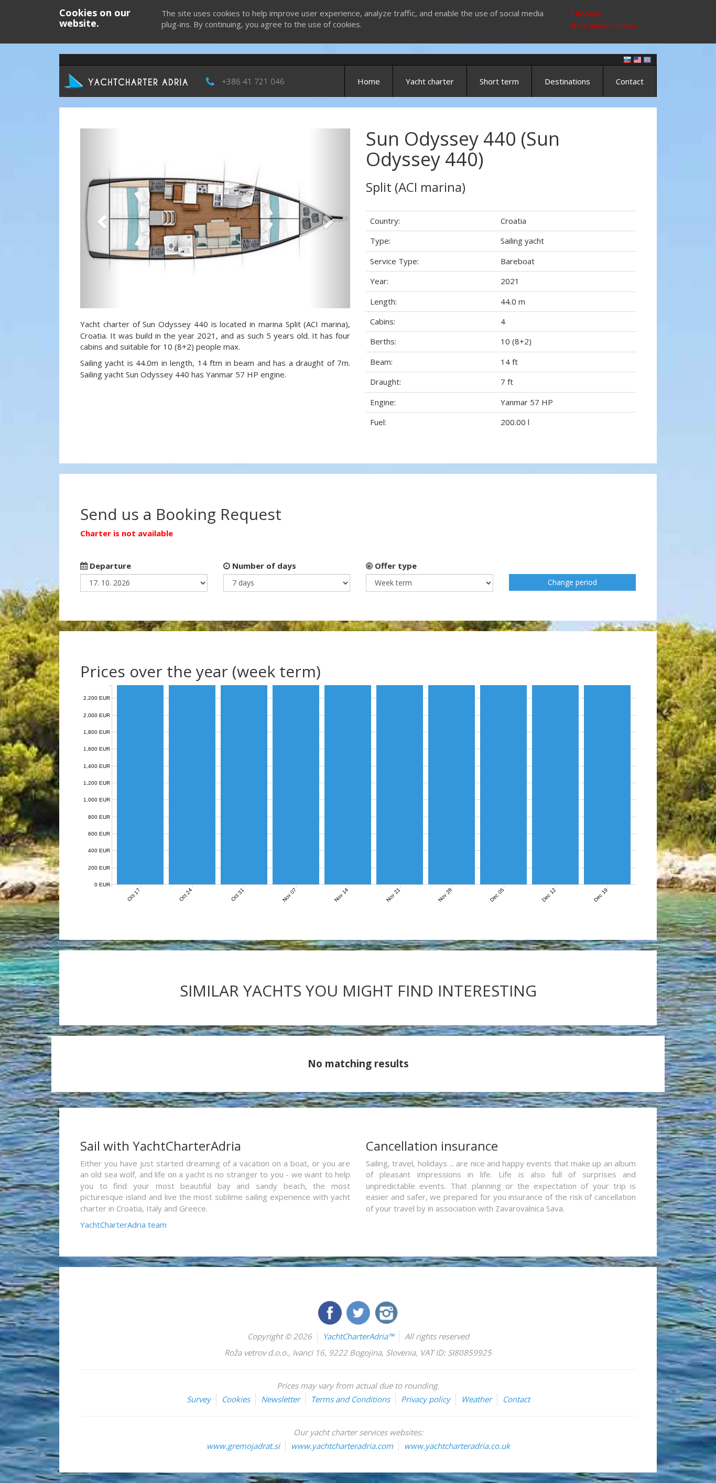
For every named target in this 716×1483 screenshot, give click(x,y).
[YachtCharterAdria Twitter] (359, 1311)
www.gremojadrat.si (243, 1446)
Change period (572, 582)
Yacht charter (430, 81)
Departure (109, 565)
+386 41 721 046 (253, 81)
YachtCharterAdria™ (358, 1336)
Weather (476, 1399)
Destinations (567, 81)
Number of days (263, 565)
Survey (199, 1399)
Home (368, 81)
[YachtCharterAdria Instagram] (386, 1311)
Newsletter (280, 1399)
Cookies (236, 1399)
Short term (499, 81)
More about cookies (603, 25)
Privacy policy (425, 1399)
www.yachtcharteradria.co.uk (457, 1446)
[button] (100, 218)
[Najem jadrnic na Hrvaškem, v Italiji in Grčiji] (627, 59)
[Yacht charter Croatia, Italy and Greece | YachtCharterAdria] (127, 80)
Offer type (395, 565)
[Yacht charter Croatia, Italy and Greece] (637, 59)
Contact (630, 81)
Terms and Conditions (350, 1399)
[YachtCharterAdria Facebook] (331, 1311)
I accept (586, 13)
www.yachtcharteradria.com (342, 1446)
